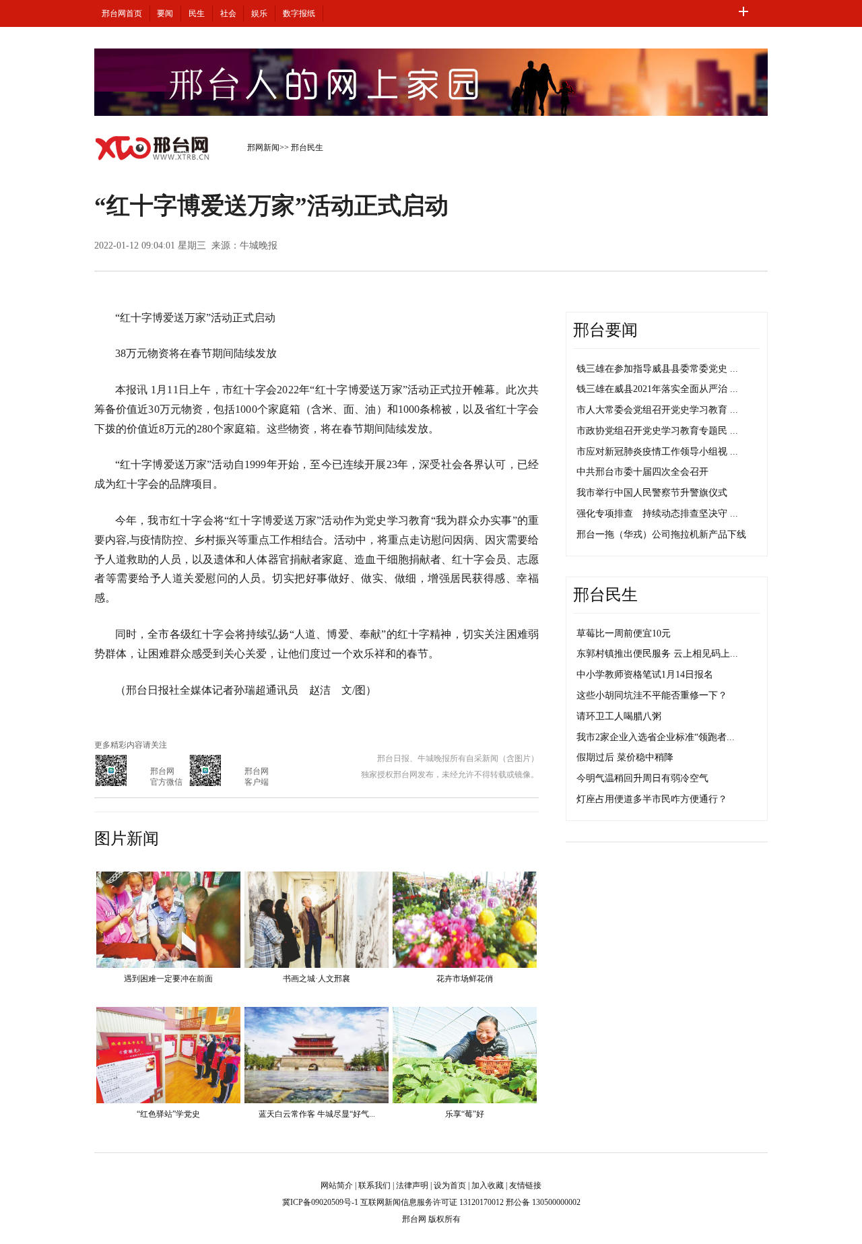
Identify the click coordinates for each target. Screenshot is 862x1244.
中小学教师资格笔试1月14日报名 (644, 674)
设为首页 (450, 1185)
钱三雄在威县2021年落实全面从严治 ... (657, 389)
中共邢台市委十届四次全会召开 (642, 472)
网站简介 (337, 1185)
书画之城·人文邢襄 (316, 978)
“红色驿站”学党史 (168, 1114)
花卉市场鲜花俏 (464, 978)
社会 (228, 13)
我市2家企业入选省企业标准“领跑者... (655, 737)
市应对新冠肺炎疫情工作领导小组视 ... (657, 452)
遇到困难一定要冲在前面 (168, 978)
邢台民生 (307, 147)
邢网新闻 (263, 147)
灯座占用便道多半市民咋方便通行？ (651, 799)
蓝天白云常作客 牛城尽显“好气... (317, 1114)
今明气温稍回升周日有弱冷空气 (642, 778)
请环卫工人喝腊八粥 (618, 716)
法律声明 (412, 1185)
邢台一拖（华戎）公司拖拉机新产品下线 (661, 534)
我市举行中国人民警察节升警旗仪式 (651, 493)
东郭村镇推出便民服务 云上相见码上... (657, 654)
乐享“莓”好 (464, 1114)
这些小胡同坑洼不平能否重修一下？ (651, 695)
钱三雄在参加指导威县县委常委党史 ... (657, 369)
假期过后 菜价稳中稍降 (624, 757)
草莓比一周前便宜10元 (623, 633)
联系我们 (374, 1185)
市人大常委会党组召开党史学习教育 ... (657, 410)
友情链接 (525, 1185)
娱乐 (259, 13)
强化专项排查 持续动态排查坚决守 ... (657, 514)
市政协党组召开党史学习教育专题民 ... (657, 431)
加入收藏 (487, 1185)
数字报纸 (299, 13)
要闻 (165, 13)
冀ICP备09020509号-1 (320, 1202)
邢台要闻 (605, 330)
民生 (197, 13)
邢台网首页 (122, 13)
